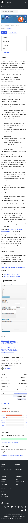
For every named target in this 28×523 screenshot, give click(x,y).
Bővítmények (18, 469)
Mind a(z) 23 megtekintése (20, 393)
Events (16, 479)
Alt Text (24, 396)
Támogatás (6, 52)
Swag (17, 484)
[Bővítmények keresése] (16, 11)
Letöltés (4, 32)
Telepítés (5, 45)
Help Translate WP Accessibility (12, 274)
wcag (25, 399)
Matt (3, 491)
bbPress (4, 494)
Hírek (2, 466)
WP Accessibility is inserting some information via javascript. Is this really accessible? (9, 342)
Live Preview (12, 32)
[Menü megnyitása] (25, 2)
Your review (4, 428)
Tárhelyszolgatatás (6, 469)
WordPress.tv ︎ (5, 484)
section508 (20, 399)
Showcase (17, 464)
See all (25, 428)
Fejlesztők (4, 481)
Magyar (7, 503)
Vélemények (6, 41)
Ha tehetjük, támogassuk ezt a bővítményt (12, 455)
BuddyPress (5, 496)
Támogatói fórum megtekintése (9, 442)
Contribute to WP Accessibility (12, 276)
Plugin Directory (5, 6)
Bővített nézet (5, 403)
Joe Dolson (9, 28)
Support (3, 479)
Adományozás (19, 481)
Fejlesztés (5, 49)
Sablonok (17, 466)
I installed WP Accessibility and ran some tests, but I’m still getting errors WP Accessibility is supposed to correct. (9, 350)
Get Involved (18, 476)
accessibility (19, 396)
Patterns (17, 472)
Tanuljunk (3, 476)
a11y (14, 396)
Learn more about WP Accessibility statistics (13, 267)
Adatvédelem (4, 472)
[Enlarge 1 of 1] (24, 285)
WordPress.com (6, 489)
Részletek (5, 37)
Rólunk (3, 464)
